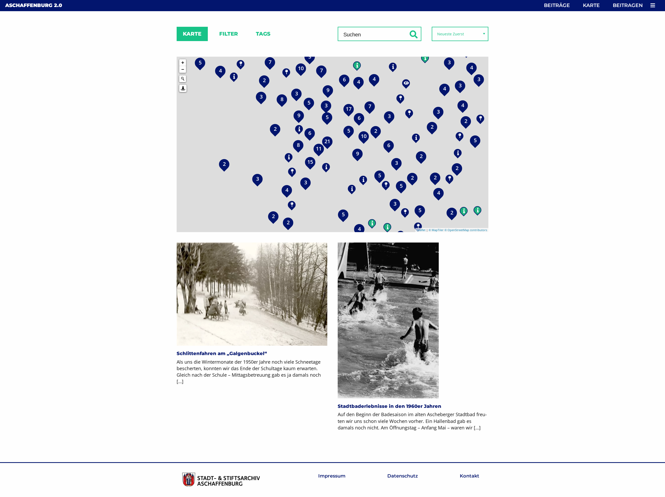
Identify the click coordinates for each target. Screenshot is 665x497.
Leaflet (421, 230)
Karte (591, 5)
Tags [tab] (263, 34)
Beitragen (628, 5)
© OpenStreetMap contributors (465, 230)
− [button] (182, 69)
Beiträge (557, 5)
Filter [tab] (228, 34)
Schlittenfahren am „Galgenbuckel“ (222, 353)
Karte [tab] (192, 34)
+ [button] (182, 62)
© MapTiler (436, 230)
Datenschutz (402, 476)
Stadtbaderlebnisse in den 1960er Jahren (389, 406)
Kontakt (469, 476)
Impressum (331, 476)
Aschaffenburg (33, 5)
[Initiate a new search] (182, 78)
